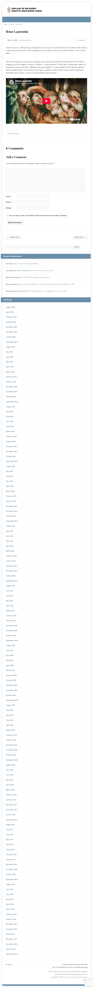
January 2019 (11, 740)
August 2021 (10, 586)
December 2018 (11, 745)
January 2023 (11, 501)
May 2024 (9, 421)
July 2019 (9, 710)
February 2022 (11, 556)
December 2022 (11, 506)
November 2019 (11, 690)
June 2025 (9, 357)
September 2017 (12, 820)
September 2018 (12, 760)
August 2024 (10, 407)
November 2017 (11, 810)
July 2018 (9, 770)
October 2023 (11, 456)
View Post (18, 24)
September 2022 (12, 521)
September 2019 (12, 700)
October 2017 (11, 815)
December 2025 (11, 327)
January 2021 (11, 621)
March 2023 (10, 491)
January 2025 (11, 382)
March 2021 (10, 611)
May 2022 (9, 541)
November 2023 (11, 451)
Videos (11, 24)
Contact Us (9, 964)
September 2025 (12, 342)
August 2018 (10, 765)
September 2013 (12, 954)
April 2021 (10, 606)
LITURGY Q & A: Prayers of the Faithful (35, 277)
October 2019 (11, 695)
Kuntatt (84, 974)
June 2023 (9, 476)
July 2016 (9, 889)
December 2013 (11, 939)
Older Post (79, 237)
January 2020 (11, 680)
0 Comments (74, 40)
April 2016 (10, 904)
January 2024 (11, 441)
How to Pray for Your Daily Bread (26, 264)
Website (9, 208)
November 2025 (11, 332)
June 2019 (9, 715)
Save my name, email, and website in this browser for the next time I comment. (38, 215)
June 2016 (9, 894)
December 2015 (11, 924)
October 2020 (11, 635)
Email (9, 202)
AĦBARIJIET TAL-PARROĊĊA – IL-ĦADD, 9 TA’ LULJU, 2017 (44, 291)
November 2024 (11, 392)
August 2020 (10, 645)
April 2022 (10, 546)
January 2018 (11, 800)
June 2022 (9, 536)
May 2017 (9, 839)
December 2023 (11, 446)
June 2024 (9, 417)
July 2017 (9, 830)
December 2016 (11, 864)
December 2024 (11, 387)
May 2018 (9, 780)
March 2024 (10, 431)
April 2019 (10, 725)
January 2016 (11, 919)
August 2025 (10, 347)
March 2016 (10, 909)
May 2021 (9, 601)
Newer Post (13, 237)
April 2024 (10, 426)
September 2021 (12, 581)
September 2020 (12, 640)
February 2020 (11, 675)
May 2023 (9, 481)
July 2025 (9, 352)
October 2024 (11, 397)
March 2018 (10, 790)
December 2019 (11, 685)
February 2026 (11, 317)
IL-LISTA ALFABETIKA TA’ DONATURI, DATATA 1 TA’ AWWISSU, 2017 (48, 284)
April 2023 (10, 486)
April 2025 (10, 367)
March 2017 (10, 850)
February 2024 (11, 436)
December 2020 (11, 626)
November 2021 (11, 571)
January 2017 (11, 859)
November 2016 (11, 869)
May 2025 (9, 362)
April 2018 (10, 785)
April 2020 (10, 665)
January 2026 (11, 322)
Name (9, 196)
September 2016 (12, 879)
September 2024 (12, 402)
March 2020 (10, 670)
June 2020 (9, 655)
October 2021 (11, 576)
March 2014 (10, 934)
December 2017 (11, 805)
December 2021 (11, 566)
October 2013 (11, 949)
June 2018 (9, 775)
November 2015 (11, 929)
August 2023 (10, 466)
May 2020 (9, 660)
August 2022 (10, 526)
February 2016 (11, 914)
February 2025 (11, 377)
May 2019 (9, 720)
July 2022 (9, 531)
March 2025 (10, 372)
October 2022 (11, 516)
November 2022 (11, 511)
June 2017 (9, 835)
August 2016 (10, 884)
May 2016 (9, 899)
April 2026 (10, 312)
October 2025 (11, 337)
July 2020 (9, 650)
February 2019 (11, 735)
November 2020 (11, 631)
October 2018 (11, 755)
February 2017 (11, 854)
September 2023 (12, 461)
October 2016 (11, 874)
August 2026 (10, 307)
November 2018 (11, 750)
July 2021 (9, 591)
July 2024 (9, 412)
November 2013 (11, 944)
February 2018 (11, 795)
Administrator (26, 40)
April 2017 (10, 844)
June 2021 (9, 596)
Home (6, 24)
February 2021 (11, 616)
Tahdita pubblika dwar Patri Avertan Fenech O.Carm (35, 270)
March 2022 (10, 551)
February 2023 (11, 496)
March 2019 (10, 730)
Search (76, 247)
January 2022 (11, 561)
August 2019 (10, 705)
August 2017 (10, 825)
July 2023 (9, 471)
